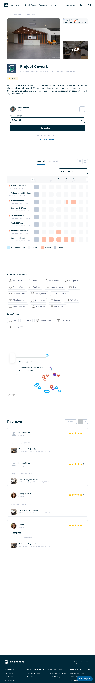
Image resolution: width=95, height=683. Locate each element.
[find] (81, 5)
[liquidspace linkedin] (76, 662)
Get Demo (9, 673)
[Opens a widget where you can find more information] (85, 679)
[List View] (80, 161)
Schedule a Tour (47, 128)
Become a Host (10, 680)
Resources (43, 5)
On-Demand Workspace (57, 673)
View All (71, 422)
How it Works (30, 5)
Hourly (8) (41, 161)
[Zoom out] (12, 360)
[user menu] (88, 5)
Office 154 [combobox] (16, 120)
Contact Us (84, 662)
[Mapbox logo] (13, 394)
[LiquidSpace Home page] (6, 5)
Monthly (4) (53, 161)
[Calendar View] (85, 161)
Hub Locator (31, 677)
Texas (9, 14)
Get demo (70, 5)
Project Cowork (29, 14)
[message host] (82, 109)
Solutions (15, 5)
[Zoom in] (12, 355)
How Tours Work (49, 139)
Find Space (9, 677)
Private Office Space (55, 677)
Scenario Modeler (33, 673)
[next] (85, 421)
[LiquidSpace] (14, 662)
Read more (11, 97)
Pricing (53, 5)
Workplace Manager (77, 673)
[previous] (80, 421)
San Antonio (17, 14)
